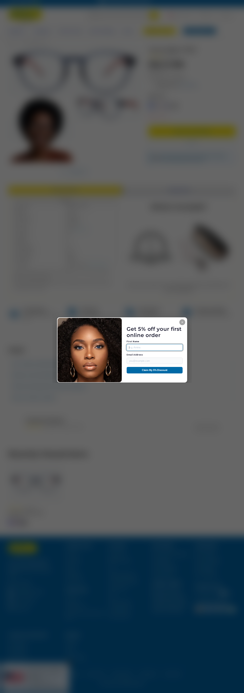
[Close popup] (182, 322)
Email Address (135, 354)
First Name (133, 341)
